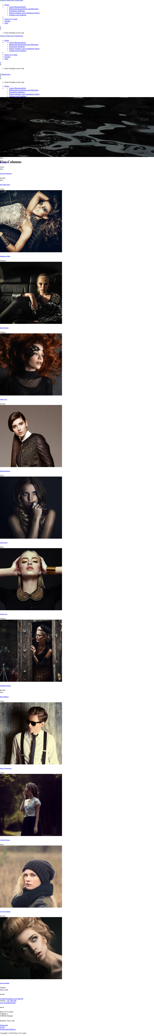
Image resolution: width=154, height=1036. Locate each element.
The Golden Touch (5, 184)
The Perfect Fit (4, 162)
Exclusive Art (3, 614)
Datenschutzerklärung (8, 1029)
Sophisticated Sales (5, 256)
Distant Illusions (4, 696)
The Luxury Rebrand (5, 173)
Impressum (4, 1025)
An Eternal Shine (4, 983)
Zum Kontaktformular (8, 1003)
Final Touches (3, 542)
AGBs (2, 1027)
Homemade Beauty (5, 471)
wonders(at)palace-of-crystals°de (11, 999)
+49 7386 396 (11, 1001)
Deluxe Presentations (5, 768)
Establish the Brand (5, 685)
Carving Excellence (5, 911)
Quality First (3, 399)
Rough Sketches (4, 328)
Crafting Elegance (5, 840)
